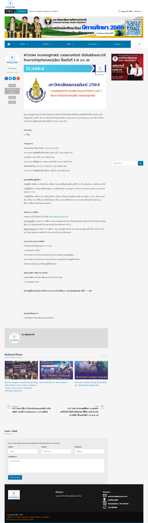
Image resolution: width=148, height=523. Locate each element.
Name (11, 447)
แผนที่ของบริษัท (113, 500)
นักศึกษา (12, 102)
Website (78, 447)
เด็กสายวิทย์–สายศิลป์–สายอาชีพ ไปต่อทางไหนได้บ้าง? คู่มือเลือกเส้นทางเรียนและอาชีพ (91, 384)
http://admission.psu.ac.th (58, 217)
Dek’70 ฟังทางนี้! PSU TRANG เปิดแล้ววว (54, 382)
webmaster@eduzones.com (117, 496)
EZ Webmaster (12, 68)
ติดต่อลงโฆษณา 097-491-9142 (118, 503)
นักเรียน (12, 97)
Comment (12, 457)
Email (44, 447)
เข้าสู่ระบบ (138, 11)
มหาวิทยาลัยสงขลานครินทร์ (12, 91)
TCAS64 (12, 85)
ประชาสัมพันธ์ (112, 507)
